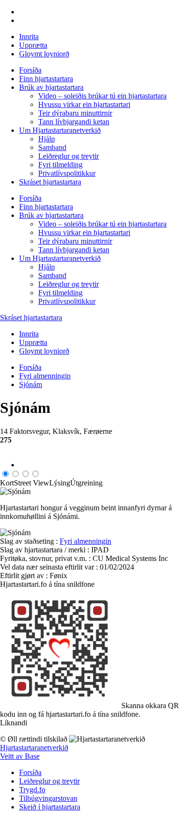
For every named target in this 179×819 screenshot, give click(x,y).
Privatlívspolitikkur (66, 173)
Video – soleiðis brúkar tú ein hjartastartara (102, 96)
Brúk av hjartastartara (51, 87)
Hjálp (46, 139)
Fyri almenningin (45, 376)
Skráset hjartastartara (50, 182)
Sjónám (30, 384)
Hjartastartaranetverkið (34, 748)
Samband (52, 147)
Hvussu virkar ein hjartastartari (84, 104)
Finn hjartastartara (46, 79)
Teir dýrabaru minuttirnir (75, 113)
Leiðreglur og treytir (68, 156)
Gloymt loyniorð (44, 54)
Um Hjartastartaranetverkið (60, 130)
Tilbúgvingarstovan (48, 798)
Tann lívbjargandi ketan (73, 122)
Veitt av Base (20, 756)
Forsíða (30, 70)
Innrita (29, 36)
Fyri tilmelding (60, 165)
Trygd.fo (32, 790)
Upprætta (33, 45)
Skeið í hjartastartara (49, 807)
